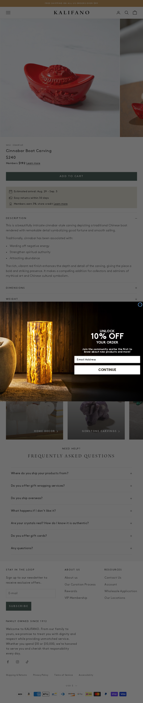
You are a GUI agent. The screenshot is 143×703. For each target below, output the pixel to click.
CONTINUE (107, 369)
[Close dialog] (140, 304)
